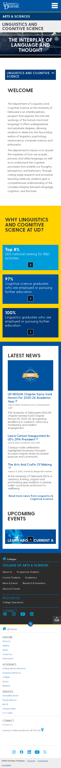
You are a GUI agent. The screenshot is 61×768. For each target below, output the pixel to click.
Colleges (6, 677)
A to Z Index (8, 713)
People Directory (10, 700)
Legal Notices (42, 761)
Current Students (11, 577)
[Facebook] (21, 753)
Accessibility (6, 765)
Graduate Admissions (12, 673)
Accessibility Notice (10, 695)
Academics (31, 577)
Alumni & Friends (11, 588)
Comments (31, 761)
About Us (7, 571)
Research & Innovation (34, 583)
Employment (8, 658)
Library (5, 681)
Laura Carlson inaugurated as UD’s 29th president (29, 437)
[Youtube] (37, 753)
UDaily (5, 650)
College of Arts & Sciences (25, 565)
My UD (5, 704)
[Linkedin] (29, 753)
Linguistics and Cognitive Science (28, 74)
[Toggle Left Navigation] (52, 73)
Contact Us (7, 724)
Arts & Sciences (16, 16)
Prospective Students (28, 571)
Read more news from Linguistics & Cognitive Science (31, 497)
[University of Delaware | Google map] (42, 730)
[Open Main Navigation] (55, 5)
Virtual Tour (7, 654)
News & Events (10, 583)
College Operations (13, 602)
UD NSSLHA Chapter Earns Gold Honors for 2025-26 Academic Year (30, 397)
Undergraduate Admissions (14, 668)
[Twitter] (45, 753)
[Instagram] (14, 753)
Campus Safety (9, 709)
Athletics (6, 645)
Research (6, 686)
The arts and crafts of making (30, 464)
